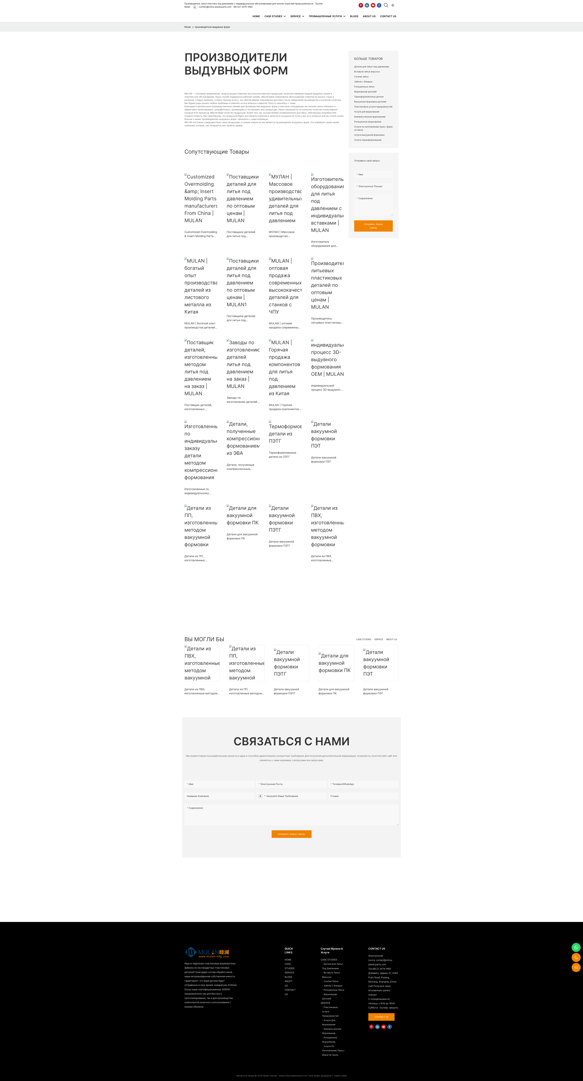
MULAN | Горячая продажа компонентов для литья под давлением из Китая (284, 407)
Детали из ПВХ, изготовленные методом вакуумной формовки (325, 558)
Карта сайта (340, 1075)
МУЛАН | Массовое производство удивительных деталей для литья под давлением (284, 234)
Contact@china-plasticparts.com (215, 6)
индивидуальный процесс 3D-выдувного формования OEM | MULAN (326, 388)
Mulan (187, 26)
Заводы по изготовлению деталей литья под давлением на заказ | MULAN (243, 400)
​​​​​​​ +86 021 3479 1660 (242, 6)
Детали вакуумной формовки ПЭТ (323, 459)
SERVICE (378, 639)
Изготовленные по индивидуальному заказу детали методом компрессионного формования (200, 491)
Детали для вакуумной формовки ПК (242, 536)
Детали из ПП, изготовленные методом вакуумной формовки (198, 558)
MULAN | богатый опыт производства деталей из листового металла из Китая (200, 325)
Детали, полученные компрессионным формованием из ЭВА (241, 467)
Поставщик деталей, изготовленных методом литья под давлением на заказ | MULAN (198, 407)
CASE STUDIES (363, 639)
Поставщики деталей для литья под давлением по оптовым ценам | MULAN (242, 234)
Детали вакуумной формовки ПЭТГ (281, 543)
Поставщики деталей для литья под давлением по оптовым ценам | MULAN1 (242, 318)
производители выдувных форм (212, 26)
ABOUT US (391, 639)
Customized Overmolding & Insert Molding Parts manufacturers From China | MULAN (200, 234)
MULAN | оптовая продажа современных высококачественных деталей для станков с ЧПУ (284, 325)
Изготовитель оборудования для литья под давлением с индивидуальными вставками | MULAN (326, 244)
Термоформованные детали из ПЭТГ (282, 454)
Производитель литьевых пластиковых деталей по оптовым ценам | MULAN (327, 321)
